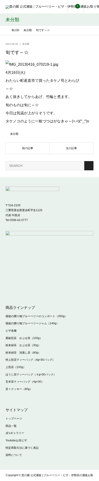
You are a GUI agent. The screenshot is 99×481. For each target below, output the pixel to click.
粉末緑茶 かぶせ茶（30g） (23, 345)
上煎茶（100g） (16, 367)
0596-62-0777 (19, 220)
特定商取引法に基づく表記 (22, 447)
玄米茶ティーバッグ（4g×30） (25, 381)
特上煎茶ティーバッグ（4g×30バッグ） (30, 359)
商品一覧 (11, 426)
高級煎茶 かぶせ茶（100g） (24, 338)
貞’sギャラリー (15, 433)
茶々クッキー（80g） (19, 389)
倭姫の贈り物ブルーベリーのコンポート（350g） (36, 316)
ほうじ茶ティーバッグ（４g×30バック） (31, 374)
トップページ (14, 418)
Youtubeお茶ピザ (16, 440)
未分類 (25, 44)
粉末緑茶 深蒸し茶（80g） (23, 352)
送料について (14, 455)
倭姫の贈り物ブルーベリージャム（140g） (32, 323)
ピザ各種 (11, 330)
